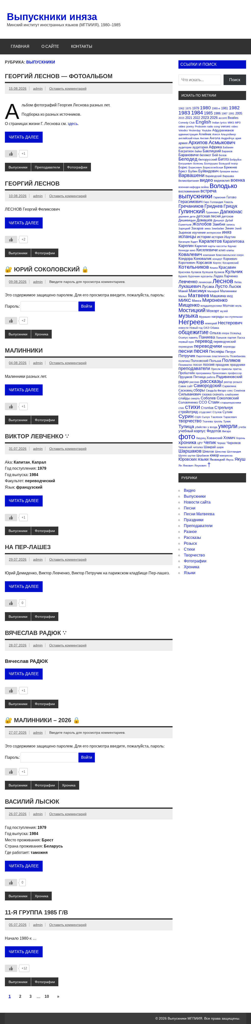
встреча (208, 191)
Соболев (208, 398)
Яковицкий (217, 459)
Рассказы (192, 537)
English (203, 122)
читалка (198, 447)
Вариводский (213, 176)
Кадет (194, 241)
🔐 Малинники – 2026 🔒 (42, 720)
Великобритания (188, 180)
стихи (192, 407)
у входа (212, 427)
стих (181, 407)
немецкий (211, 323)
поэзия (208, 364)
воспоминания (189, 191)
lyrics (223, 122)
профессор (235, 373)
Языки (189, 573)
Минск (196, 301)
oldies (181, 126)
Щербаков (202, 455)
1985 (208, 113)
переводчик (185, 346)
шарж (220, 447)
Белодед (187, 159)
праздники (237, 365)
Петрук (230, 352)
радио (183, 381)
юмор (214, 455)
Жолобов (202, 224)
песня (201, 351)
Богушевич (185, 163)
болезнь (198, 163)
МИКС (184, 300)
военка (238, 180)
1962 (181, 108)
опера (225, 333)
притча (237, 368)
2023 (205, 117)
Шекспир (220, 451)
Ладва (218, 276)
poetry (190, 126)
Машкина (218, 296)
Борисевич (195, 167)
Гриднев (213, 206)
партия (231, 337)
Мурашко (205, 316)
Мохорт (212, 311)
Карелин (186, 245)
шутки (191, 455)
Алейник (205, 134)
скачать (218, 394)
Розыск (190, 543)
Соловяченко (188, 402)
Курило (182, 276)
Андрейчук (227, 138)
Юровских (187, 459)
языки (203, 459)
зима (207, 228)
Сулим (227, 412)
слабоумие (232, 394)
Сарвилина (229, 386)
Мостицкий (191, 310)
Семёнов (239, 390)
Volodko (183, 130)
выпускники (195, 196)
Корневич (230, 259)
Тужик (227, 421)
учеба (242, 427)
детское (227, 216)
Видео (189, 490)
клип (222, 250)
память (193, 337)
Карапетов (210, 241)
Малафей (213, 291)
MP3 (237, 122)
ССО (203, 402)
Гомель (228, 202)
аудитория (200, 147)
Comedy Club (186, 122)
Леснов (223, 281)
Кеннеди (183, 250)
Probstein (200, 126)
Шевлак (208, 451)
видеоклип (222, 180)
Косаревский (230, 262)
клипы (230, 250)
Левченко (188, 281)
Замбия (219, 224)
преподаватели (194, 368)
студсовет (205, 412)
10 (47, 996)
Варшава (228, 176)
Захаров (197, 228)
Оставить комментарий (68, 88)
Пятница (199, 377)
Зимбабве (218, 228)
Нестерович (230, 322)
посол (197, 365)
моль (238, 305)
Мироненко (214, 300)
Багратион (186, 151)
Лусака (208, 286)
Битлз (223, 159)
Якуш (240, 459)
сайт (190, 386)
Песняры (216, 351)
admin (38, 88)
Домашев (204, 220)
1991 (231, 113)
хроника (187, 442)
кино (192, 250)
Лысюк (235, 286)
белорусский (207, 159)
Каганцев (184, 241)
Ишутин (230, 237)
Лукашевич (189, 286)
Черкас (221, 443)
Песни (189, 508)
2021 (188, 118)
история (217, 237)
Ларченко (231, 276)
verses (225, 126)
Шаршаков (189, 451)
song (217, 126)
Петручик (186, 356)
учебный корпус (192, 431)
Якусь (230, 459)
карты (211, 246)
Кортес (217, 262)
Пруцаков (185, 377)
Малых (182, 296)
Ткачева (207, 421)
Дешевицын (187, 220)
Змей (238, 228)
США (198, 417)
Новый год (195, 327)
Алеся (216, 134)
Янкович (188, 465)
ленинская (205, 282)
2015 (181, 117)
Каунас (232, 246)
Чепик (210, 442)
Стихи (189, 549)
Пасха (241, 337)
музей (224, 311)
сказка (207, 394)
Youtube (206, 130)
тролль (218, 421)
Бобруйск (235, 159)
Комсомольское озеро (230, 254)
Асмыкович (222, 142)
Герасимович (190, 201)
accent (223, 117)
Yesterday (195, 130)
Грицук (230, 206)
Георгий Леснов (32, 183)
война (205, 187)
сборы (199, 390)
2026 (214, 117)
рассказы (211, 381)
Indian (215, 122)
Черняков (234, 443)
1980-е (216, 108)
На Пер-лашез (28, 547)
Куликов (219, 272)
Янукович (200, 465)
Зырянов (184, 232)
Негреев (191, 322)
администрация (188, 134)
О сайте (50, 46)
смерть (195, 398)
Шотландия (234, 451)
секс (230, 390)
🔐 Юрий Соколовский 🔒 (47, 269)
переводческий (224, 341)
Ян (180, 465)
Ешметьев (184, 224)
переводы (229, 346)
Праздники (193, 520)
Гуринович (212, 212)
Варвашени (191, 175)
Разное (190, 532)
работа (211, 377)
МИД (230, 296)
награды (218, 316)
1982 (234, 107)
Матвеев (198, 295)
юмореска (226, 455)
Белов (222, 155)
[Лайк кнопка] (11, 153)
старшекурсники (230, 402)
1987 (224, 113)
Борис (183, 167)
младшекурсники (211, 305)
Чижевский (185, 447)
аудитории (184, 147)
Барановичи (188, 155)
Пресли (215, 368)
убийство (201, 427)
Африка (215, 147)
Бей (215, 155)
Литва (237, 282)
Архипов (198, 142)
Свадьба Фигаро (216, 390)
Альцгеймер (228, 134)
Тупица (186, 426)
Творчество (194, 555)
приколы (226, 368)
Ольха (215, 333)
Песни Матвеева (199, 514)
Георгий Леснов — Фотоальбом (59, 76)
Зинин (229, 228)
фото (186, 436)
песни (185, 351)
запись (230, 224)
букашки (225, 171)
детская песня (208, 216)
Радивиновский (229, 377)
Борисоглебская (213, 167)
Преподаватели (47, 167)
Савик (182, 386)
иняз (226, 232)
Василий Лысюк (32, 801)
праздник (222, 365)
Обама (214, 327)
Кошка (214, 267)
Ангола (215, 138)
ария (238, 138)
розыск (237, 381)
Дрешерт (218, 220)
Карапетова (233, 241)
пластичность (220, 356)
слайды (184, 398)
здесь (73, 124)
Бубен (192, 171)
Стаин (213, 402)
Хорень (240, 438)
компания (209, 254)
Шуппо (182, 455)
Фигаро (226, 431)
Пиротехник (203, 356)
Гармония (219, 197)
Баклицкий (212, 151)
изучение (199, 232)
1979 (195, 108)
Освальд (235, 333)
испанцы (187, 236)
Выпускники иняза (52, 16)
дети (192, 216)
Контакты (81, 46)
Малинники (24, 350)
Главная (20, 46)
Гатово (231, 197)
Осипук (183, 337)
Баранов (227, 151)
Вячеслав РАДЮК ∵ (35, 633)
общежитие (193, 332)
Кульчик (233, 271)
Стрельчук (223, 407)
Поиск (234, 80)
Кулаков (196, 272)
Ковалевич (190, 254)
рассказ (194, 381)
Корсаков (204, 262)
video (234, 126)
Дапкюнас (231, 211)
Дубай (229, 220)
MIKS (231, 122)
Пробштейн (186, 373)
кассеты (221, 246)
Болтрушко (211, 163)
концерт (217, 258)
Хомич (229, 437)
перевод (204, 341)
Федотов (214, 431)
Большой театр (228, 163)
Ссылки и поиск (198, 64)
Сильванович (189, 394)
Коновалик (203, 258)
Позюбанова (237, 356)
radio (210, 126)
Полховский (199, 361)
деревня (183, 216)
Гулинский (191, 211)
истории (204, 237)
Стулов (217, 412)
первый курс (186, 341)
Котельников (193, 267)
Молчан (228, 305)
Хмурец (201, 438)
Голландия (216, 202)
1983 (184, 112)
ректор (228, 381)
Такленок (216, 417)
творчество (189, 420)
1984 (197, 113)
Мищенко (189, 305)
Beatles (233, 118)
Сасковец (185, 390)
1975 (188, 108)
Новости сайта (197, 502)
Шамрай (210, 447)
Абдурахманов (223, 130)
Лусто (221, 286)
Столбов (207, 408)
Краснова (184, 272)
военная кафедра (189, 187)
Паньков (221, 337)
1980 (205, 107)
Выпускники (18, 167)
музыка (188, 316)
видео (206, 180)
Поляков (231, 360)
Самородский (207, 385)
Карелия (201, 246)
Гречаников (190, 206)
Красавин (227, 267)
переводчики (208, 346)
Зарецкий (184, 228)
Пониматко (185, 364)
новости (183, 327)
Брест (182, 171)
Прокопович (219, 373)
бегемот (205, 155)
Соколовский (228, 398)
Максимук (197, 291)
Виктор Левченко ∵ (37, 436)
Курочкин (194, 276)
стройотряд (188, 412)
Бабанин (228, 147)
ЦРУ (200, 443)
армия (183, 143)
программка (203, 373)
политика (184, 360)
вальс (234, 171)
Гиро (206, 202)
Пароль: (13, 306)
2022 (196, 118)
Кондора (185, 258)
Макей (183, 291)
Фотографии (77, 167)
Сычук (206, 417)
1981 (224, 108)
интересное (214, 232)
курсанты (207, 276)
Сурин (186, 416)
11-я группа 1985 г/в (36, 912)
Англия (204, 138)
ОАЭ (206, 327)
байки (198, 151)
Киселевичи (207, 250)
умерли (228, 426)
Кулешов (207, 272)
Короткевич (186, 263)
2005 (238, 113)
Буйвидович (208, 171)
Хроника (41, 334)
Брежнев (230, 167)
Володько (223, 186)
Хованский (214, 438)
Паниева (207, 337)
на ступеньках (234, 316)
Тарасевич (230, 417)
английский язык (188, 138)
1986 (217, 113)
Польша (215, 361)
